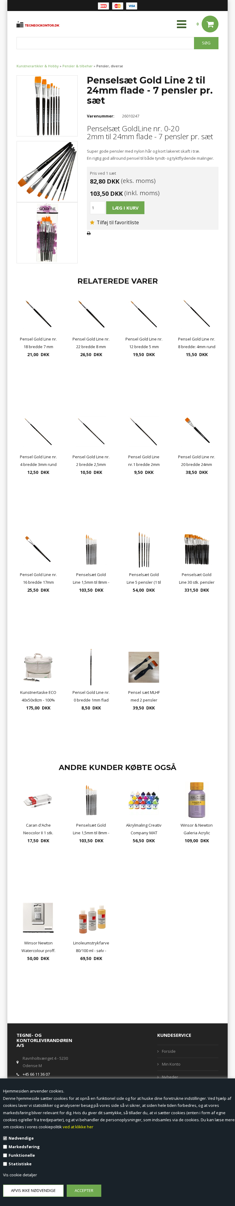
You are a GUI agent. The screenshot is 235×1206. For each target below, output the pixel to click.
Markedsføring (24, 1146)
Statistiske (20, 1164)
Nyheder (170, 1077)
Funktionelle (22, 1155)
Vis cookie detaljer (20, 1175)
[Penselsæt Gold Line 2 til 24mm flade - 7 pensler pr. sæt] (47, 105)
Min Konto (171, 1064)
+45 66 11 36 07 (36, 1074)
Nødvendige (21, 1138)
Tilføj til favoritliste (117, 222)
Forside (169, 1051)
